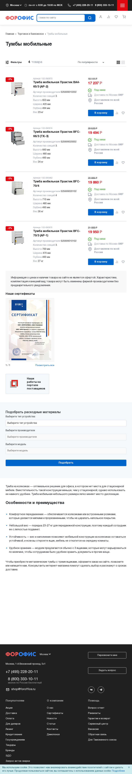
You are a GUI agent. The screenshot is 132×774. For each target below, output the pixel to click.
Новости (52, 718)
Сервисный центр (98, 724)
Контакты (52, 729)
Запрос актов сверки (18, 761)
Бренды (10, 750)
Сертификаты (55, 713)
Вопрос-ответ (96, 708)
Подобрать (66, 463)
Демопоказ (53, 734)
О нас (50, 708)
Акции (9, 708)
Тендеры (11, 745)
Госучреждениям (15, 740)
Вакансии (93, 729)
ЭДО (8, 756)
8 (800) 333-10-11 (104, 5)
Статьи (51, 724)
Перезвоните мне (107, 655)
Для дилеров (13, 724)
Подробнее (118, 771)
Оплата (10, 718)
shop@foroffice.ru (23, 689)
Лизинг (9, 729)
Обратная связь (97, 734)
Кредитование (14, 734)
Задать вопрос (107, 670)
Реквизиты (94, 713)
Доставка (11, 713)
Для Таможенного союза (102, 740)
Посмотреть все (44, 365)
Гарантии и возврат (99, 718)
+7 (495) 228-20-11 (83, 5)
